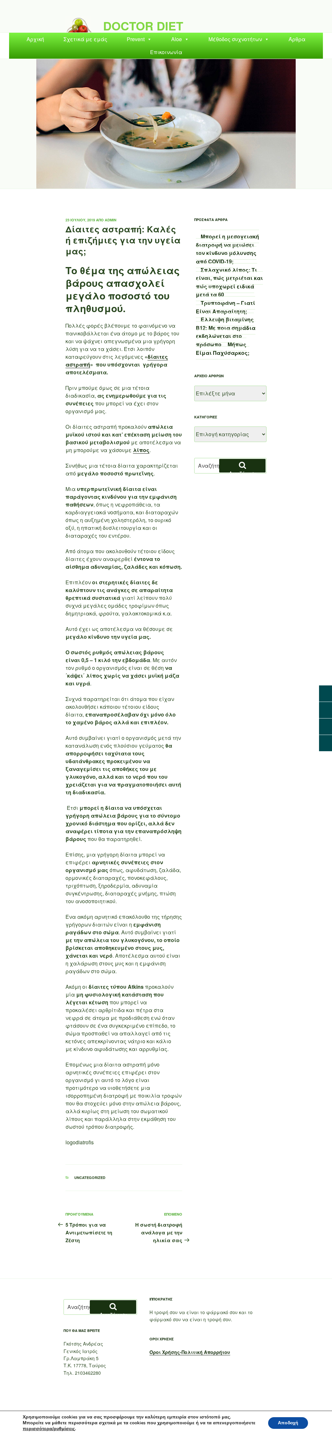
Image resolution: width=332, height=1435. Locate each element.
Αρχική (35, 39)
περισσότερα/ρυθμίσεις (49, 1429)
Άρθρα (297, 39)
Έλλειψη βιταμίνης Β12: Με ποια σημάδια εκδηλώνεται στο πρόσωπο (225, 332)
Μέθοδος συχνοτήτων (235, 39)
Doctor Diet (143, 25)
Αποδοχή (288, 1423)
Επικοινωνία (166, 52)
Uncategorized (89, 1177)
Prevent (136, 39)
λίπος (141, 450)
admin (110, 219)
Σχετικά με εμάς (85, 39)
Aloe (176, 39)
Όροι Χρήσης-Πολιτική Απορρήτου (189, 1352)
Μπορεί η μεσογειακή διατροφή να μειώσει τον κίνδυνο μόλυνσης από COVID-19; (227, 249)
